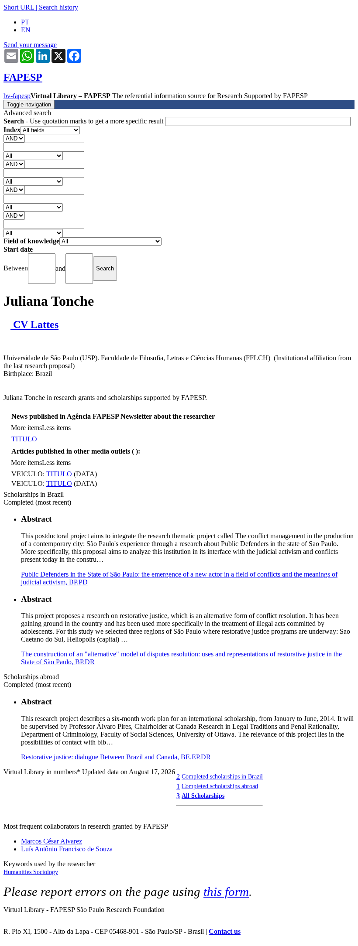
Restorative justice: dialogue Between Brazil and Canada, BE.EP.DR (116, 757)
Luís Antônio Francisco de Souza (67, 849)
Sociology (45, 872)
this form (226, 891)
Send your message (30, 44)
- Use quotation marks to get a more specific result (84, 121)
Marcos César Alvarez (51, 841)
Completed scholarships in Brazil (222, 776)
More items (26, 427)
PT (25, 22)
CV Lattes (34, 324)
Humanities (18, 872)
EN (26, 30)
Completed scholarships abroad (220, 785)
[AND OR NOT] (14, 138)
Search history (58, 7)
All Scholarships (203, 795)
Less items (56, 427)
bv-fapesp (17, 95)
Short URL (18, 7)
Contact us (225, 931)
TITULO (24, 439)
